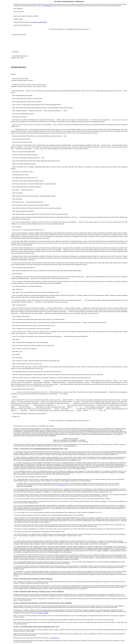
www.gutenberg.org (47, 5)
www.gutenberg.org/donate (41, 613)
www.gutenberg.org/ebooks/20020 (38, 22)
